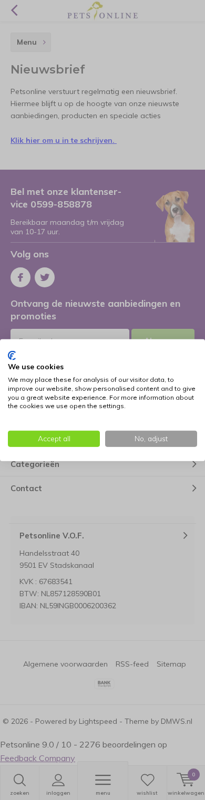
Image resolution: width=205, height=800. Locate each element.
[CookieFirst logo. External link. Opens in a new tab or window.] (12, 355)
